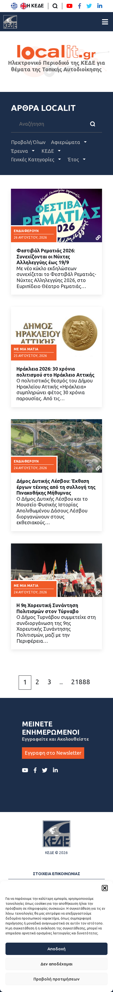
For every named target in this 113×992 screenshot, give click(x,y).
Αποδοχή (56, 948)
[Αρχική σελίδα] (10, 22)
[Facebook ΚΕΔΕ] (79, 6)
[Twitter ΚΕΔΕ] (89, 6)
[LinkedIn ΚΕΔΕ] (99, 6)
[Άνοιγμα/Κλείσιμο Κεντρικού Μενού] (105, 22)
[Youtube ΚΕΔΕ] (69, 6)
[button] (105, 888)
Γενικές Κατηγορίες (33, 159)
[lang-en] (23, 6)
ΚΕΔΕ (48, 151)
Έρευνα (20, 151)
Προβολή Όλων (28, 142)
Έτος (74, 159)
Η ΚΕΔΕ (35, 5)
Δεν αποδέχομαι (56, 964)
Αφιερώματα (66, 142)
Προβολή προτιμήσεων (56, 979)
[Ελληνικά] (14, 6)
